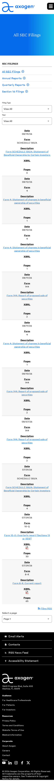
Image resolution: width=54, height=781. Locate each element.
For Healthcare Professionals (16, 700)
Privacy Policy (9, 720)
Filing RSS (44, 608)
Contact (6, 755)
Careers (6, 750)
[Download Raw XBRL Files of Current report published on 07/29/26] (27, 592)
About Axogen (9, 746)
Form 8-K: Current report (27, 583)
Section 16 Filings (13, 91)
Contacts (12, 644)
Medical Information (12, 734)
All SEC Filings (11, 71)
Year (4, 115)
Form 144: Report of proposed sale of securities (27, 297)
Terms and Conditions (13, 725)
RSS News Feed (16, 652)
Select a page (9, 612)
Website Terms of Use (13, 730)
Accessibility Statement (21, 660)
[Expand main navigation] (50, 6)
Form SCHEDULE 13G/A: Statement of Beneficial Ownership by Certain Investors (27, 153)
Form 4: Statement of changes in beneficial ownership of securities (27, 201)
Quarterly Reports (13, 84)
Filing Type (6, 103)
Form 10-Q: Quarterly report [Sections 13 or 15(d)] (27, 537)
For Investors (8, 709)
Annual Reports (12, 78)
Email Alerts (14, 636)
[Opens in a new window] (4, 762)
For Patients (8, 705)
